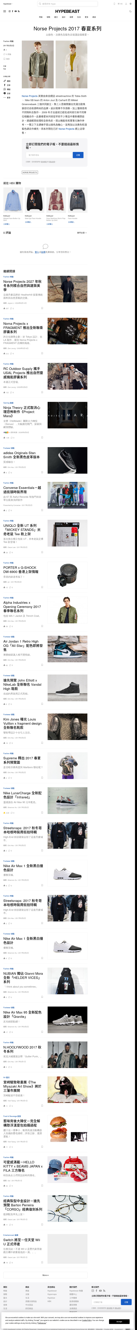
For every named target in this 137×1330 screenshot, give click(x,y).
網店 (94, 17)
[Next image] (82, 65)
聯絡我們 (73, 1311)
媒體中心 (73, 1294)
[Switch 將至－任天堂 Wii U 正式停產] (67, 1249)
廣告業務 (73, 1304)
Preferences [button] (42, 1323)
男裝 (27, 1290)
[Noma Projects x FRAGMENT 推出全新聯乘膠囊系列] (67, 336)
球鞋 (48, 17)
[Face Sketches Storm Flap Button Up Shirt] (56, 200)
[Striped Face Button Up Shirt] (13, 200)
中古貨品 (29, 1304)
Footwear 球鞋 (8, 448)
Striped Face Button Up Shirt (11, 219)
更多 (86, 17)
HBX (49, 1301)
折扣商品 (29, 1308)
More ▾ (45, 1275)
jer (9, 582)
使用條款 (44, 162)
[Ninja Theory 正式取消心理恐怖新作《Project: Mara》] (67, 420)
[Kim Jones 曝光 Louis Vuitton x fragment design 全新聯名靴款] (67, 728)
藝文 (56, 17)
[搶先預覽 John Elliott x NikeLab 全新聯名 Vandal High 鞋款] (67, 689)
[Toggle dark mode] (130, 11)
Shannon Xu (12, 807)
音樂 (71, 17)
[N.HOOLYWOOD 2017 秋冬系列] (67, 1054)
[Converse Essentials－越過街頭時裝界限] (67, 497)
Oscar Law (12, 547)
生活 (79, 17)
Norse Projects (30, 96)
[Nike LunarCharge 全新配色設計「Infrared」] (67, 800)
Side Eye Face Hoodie (33, 218)
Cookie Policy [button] (87, 1320)
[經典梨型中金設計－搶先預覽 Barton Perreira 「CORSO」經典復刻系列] (67, 1210)
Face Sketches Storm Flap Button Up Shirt (55, 219)
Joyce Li (11, 303)
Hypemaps (52, 1294)
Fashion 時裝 (8, 41)
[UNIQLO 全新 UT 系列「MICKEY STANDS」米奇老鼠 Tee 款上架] (67, 537)
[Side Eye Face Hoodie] (34, 200)
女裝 (27, 1294)
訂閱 (78, 155)
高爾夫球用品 (31, 1301)
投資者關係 (74, 1301)
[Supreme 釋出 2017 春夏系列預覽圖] (67, 765)
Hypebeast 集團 (76, 1290)
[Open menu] (4, 11)
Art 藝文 (6, 1077)
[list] (54, 65)
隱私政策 (52, 162)
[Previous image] (27, 65)
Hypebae (51, 1297)
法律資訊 (73, 1308)
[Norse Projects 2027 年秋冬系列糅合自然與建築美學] (67, 293)
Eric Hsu (11, 467)
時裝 (41, 17)
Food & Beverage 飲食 (12, 1116)
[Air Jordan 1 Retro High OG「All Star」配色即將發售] (67, 651)
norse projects (30, 172)
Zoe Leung (12, 348)
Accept (119, 1322)
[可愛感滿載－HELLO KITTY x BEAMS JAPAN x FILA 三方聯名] (67, 1171)
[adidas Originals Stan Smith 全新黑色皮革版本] (67, 460)
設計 (64, 17)
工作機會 (73, 1297)
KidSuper (6, 216)
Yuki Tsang (12, 1100)
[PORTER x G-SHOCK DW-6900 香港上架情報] (67, 575)
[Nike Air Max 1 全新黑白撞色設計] (67, 873)
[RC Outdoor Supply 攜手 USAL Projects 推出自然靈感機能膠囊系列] (67, 378)
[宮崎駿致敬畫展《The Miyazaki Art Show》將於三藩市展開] (67, 1091)
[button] (6, 59)
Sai (4, 68)
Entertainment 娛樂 (10, 1235)
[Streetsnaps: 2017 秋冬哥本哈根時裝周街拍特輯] (67, 837)
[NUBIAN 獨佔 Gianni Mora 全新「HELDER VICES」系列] (67, 983)
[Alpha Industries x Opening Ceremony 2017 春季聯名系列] (67, 612)
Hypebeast (52, 1290)
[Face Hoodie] (77, 200)
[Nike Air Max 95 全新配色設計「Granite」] (67, 1019)
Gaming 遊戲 (8, 403)
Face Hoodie (72, 218)
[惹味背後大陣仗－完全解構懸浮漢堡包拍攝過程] (67, 1131)
